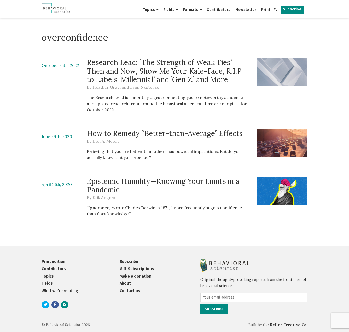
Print (265, 9)
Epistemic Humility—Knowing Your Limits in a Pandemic (163, 185)
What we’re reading (60, 290)
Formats (190, 9)
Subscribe (292, 9)
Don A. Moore (106, 141)
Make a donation (136, 276)
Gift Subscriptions (137, 268)
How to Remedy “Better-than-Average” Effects (165, 133)
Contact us (130, 290)
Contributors (218, 9)
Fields (169, 9)
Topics (149, 9)
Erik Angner (104, 197)
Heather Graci (106, 87)
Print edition (53, 261)
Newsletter (245, 9)
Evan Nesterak (144, 87)
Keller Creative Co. (288, 325)
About (125, 283)
